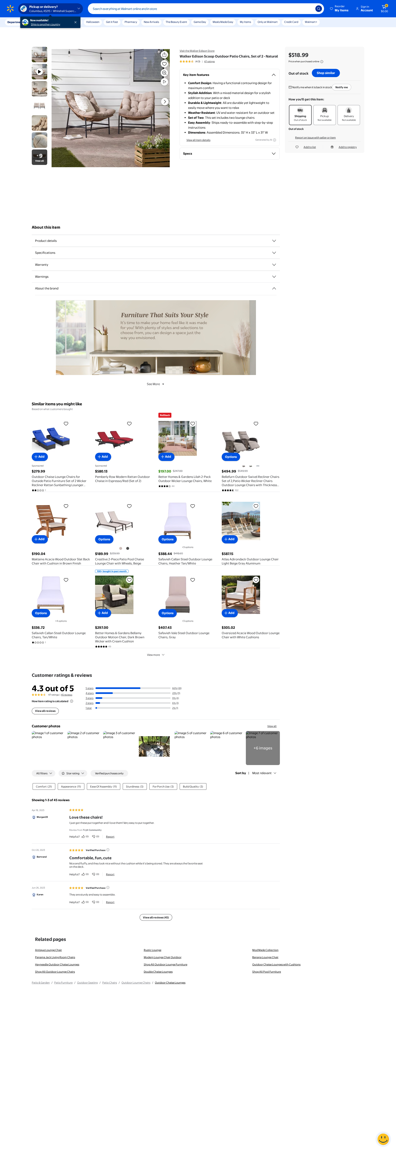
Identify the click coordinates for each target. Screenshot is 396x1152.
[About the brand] (274, 288)
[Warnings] (274, 276)
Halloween (92, 22)
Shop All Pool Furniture (266, 971)
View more (153, 654)
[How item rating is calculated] (71, 701)
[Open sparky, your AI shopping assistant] (383, 1139)
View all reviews (45, 710)
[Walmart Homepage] (10, 8)
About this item (46, 227)
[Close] (76, 22)
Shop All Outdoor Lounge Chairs (55, 971)
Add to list (310, 147)
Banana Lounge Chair (265, 957)
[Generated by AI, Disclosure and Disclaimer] (274, 140)
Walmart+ (311, 22)
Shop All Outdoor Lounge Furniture (165, 964)
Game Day (200, 22)
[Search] (318, 8)
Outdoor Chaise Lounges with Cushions (276, 964)
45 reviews (66, 694)
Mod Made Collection (265, 950)
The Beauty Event (176, 22)
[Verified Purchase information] (108, 849)
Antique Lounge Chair (48, 950)
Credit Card (291, 22)
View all (272, 726)
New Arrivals (151, 22)
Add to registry (348, 147)
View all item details (198, 140)
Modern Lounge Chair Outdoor (163, 957)
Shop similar (326, 73)
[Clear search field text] (309, 8)
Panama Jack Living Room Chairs (55, 957)
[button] (339, 8)
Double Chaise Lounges (158, 971)
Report (110, 836)
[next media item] (165, 101)
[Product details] (274, 240)
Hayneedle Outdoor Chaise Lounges (57, 964)
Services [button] (41, 22)
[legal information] (321, 61)
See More (153, 384)
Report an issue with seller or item (315, 137)
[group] (197, 61)
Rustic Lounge (152, 950)
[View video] (164, 82)
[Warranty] (274, 264)
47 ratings (209, 61)
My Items (245, 22)
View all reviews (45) (156, 917)
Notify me (341, 87)
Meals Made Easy (223, 22)
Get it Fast (112, 22)
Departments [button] (15, 22)
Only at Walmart (268, 22)
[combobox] (206, 8)
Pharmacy (131, 22)
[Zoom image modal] (164, 72)
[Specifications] (274, 252)
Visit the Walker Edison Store (197, 50)
